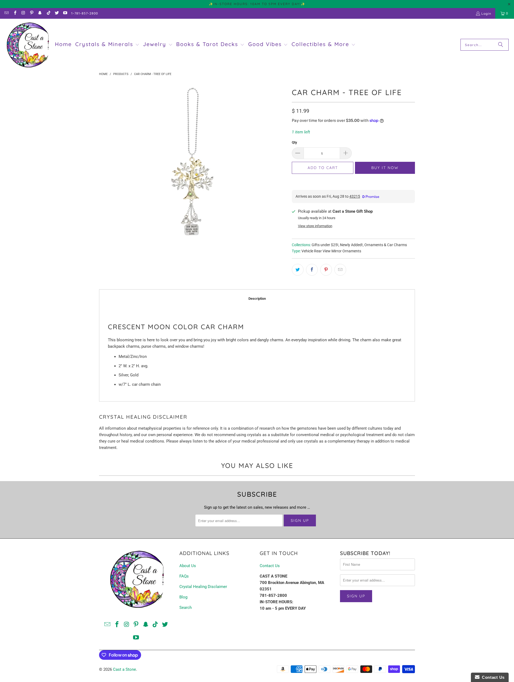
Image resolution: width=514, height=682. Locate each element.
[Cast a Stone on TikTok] (48, 13)
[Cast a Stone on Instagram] (23, 13)
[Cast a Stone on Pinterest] (31, 13)
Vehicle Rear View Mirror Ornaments (331, 251)
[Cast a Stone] (27, 44)
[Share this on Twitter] (298, 270)
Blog (183, 597)
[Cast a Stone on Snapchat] (39, 13)
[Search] (501, 45)
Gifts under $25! (325, 245)
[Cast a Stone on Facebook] (14, 13)
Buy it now (385, 167)
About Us (187, 565)
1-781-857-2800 (84, 13)
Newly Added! (351, 245)
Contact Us (270, 565)
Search (185, 607)
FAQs (184, 576)
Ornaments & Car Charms (385, 245)
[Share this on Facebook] (312, 270)
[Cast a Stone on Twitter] (56, 13)
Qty (294, 142)
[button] (107, 45)
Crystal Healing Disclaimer (203, 586)
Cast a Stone (124, 669)
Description (257, 299)
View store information (315, 226)
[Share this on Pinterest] (326, 270)
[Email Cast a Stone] (6, 13)
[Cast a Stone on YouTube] (65, 13)
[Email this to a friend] (340, 270)
